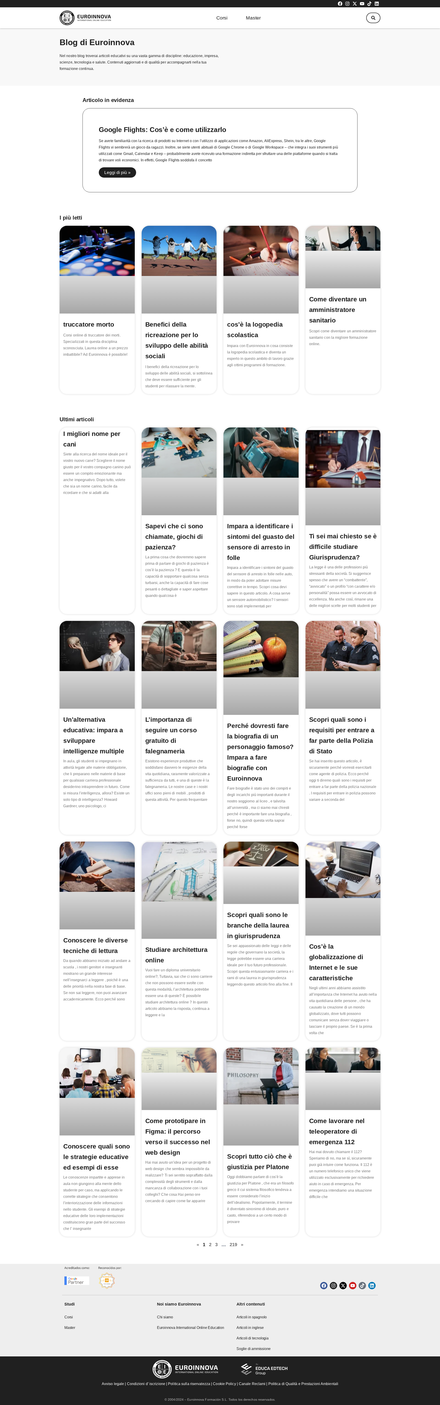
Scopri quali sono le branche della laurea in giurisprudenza (258, 925)
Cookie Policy (224, 1384)
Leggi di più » (117, 172)
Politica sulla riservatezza (189, 1384)
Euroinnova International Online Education (190, 1328)
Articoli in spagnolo (251, 1317)
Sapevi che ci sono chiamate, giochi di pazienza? (174, 537)
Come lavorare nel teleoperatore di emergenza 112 (337, 1131)
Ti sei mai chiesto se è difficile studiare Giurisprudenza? (343, 547)
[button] (373, 18)
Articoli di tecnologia (252, 1338)
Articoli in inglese (250, 1328)
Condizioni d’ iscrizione (146, 1384)
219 (233, 1244)
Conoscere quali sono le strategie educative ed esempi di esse (96, 1157)
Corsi (222, 17)
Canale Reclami (253, 1384)
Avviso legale (113, 1384)
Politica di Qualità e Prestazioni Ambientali (303, 1384)
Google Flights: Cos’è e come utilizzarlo (162, 129)
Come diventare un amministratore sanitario (338, 310)
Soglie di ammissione (253, 1349)
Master (253, 17)
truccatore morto (88, 324)
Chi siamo (165, 1317)
